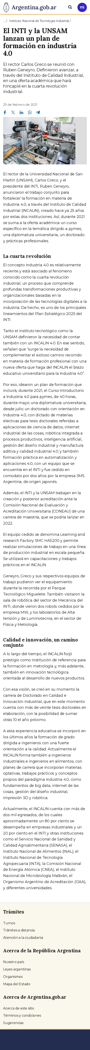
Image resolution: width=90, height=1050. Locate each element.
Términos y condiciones (22, 1015)
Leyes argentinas (17, 969)
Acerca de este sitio (18, 1008)
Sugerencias (13, 1023)
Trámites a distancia (19, 930)
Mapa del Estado (16, 984)
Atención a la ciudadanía (23, 938)
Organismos (13, 977)
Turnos (9, 923)
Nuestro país (13, 962)
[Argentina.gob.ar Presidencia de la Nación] (31, 7)
